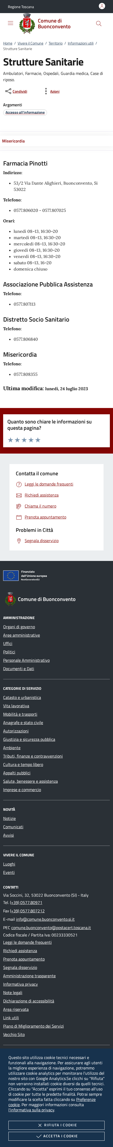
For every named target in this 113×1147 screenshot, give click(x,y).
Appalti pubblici (16, 773)
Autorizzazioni (16, 731)
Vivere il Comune (30, 43)
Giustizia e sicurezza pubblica (29, 739)
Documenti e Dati (18, 668)
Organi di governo (19, 627)
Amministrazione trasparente (29, 976)
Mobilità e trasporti (20, 714)
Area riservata (16, 1009)
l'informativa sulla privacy (31, 1110)
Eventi (9, 872)
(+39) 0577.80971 (26, 902)
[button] (21, 7)
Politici (9, 652)
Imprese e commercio (22, 789)
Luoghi (9, 864)
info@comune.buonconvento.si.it (45, 919)
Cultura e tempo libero (23, 764)
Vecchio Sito (14, 1034)
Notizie (9, 818)
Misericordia (13, 141)
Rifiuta (60, 1125)
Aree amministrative (21, 635)
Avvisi (8, 835)
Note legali (12, 992)
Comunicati (13, 827)
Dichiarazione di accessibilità (28, 1001)
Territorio (56, 43)
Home (7, 43)
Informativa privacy (20, 984)
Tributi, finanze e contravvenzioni (33, 756)
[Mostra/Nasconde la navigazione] (10, 23)
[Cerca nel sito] (99, 23)
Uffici (7, 643)
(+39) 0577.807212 (27, 911)
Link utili (11, 1017)
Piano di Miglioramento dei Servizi (33, 1026)
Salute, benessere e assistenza (30, 781)
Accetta (60, 1136)
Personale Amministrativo (26, 660)
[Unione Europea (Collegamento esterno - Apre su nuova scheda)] (56, 576)
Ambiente (11, 748)
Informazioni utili (81, 43)
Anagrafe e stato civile (23, 722)
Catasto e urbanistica (22, 697)
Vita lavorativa (16, 706)
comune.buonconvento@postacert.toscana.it (51, 927)
